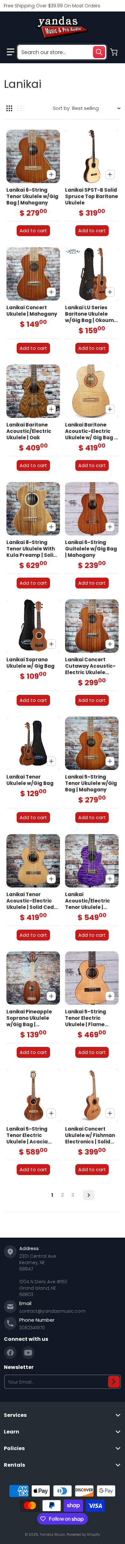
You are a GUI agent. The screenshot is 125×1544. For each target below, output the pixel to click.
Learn (11, 1432)
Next (89, 1195)
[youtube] (28, 1352)
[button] (10, 52)
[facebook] (10, 1352)
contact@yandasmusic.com (52, 1311)
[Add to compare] (51, 174)
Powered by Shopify (83, 1534)
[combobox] (61, 52)
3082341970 (32, 1328)
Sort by (61, 108)
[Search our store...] (99, 52)
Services (15, 1415)
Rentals (14, 1465)
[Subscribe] (114, 1382)
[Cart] (114, 52)
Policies (14, 1448)
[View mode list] (20, 108)
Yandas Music (52, 1534)
